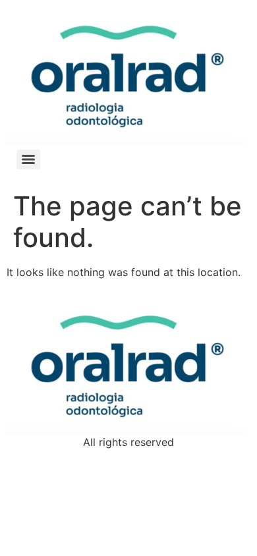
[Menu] (28, 159)
